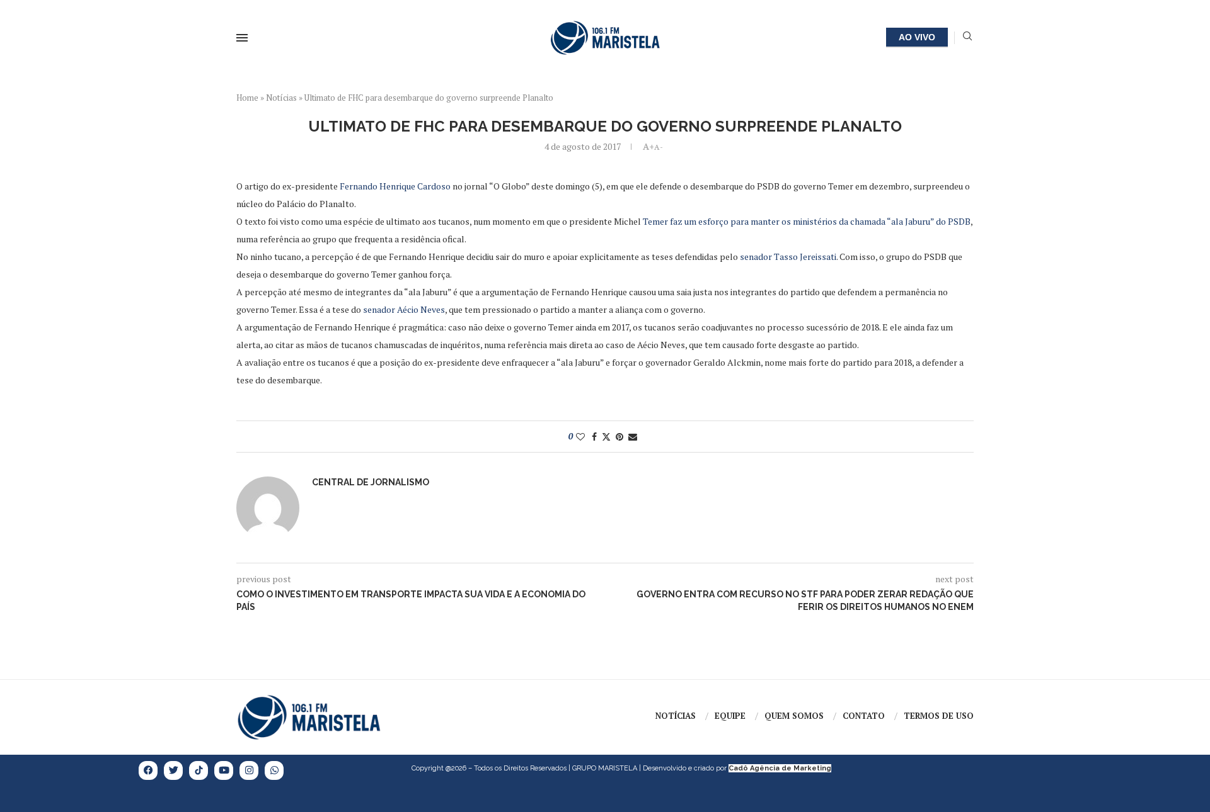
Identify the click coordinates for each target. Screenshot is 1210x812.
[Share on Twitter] (606, 437)
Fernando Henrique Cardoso (395, 186)
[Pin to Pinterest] (619, 437)
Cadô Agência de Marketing (780, 768)
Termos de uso (939, 715)
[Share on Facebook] (594, 437)
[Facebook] (148, 770)
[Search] (967, 37)
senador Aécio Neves (404, 309)
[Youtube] (223, 770)
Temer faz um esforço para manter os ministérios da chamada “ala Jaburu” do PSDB (807, 221)
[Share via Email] (632, 437)
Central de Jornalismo (370, 482)
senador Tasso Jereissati (788, 256)
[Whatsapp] (274, 770)
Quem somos (794, 715)
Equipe (730, 715)
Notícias (281, 97)
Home (247, 97)
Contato (864, 715)
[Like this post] (580, 437)
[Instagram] (248, 770)
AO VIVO (917, 37)
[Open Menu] (242, 37)
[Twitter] (173, 770)
